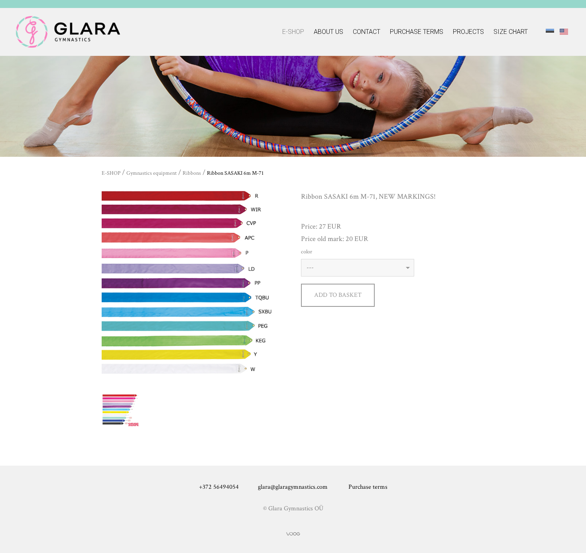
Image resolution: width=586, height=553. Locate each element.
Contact (366, 32)
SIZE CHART (511, 32)
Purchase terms (416, 32)
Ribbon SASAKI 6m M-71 (235, 173)
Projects (468, 32)
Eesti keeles (550, 31)
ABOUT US (328, 32)
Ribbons (192, 173)
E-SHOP (293, 32)
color (306, 251)
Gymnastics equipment (151, 173)
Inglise (564, 31)
